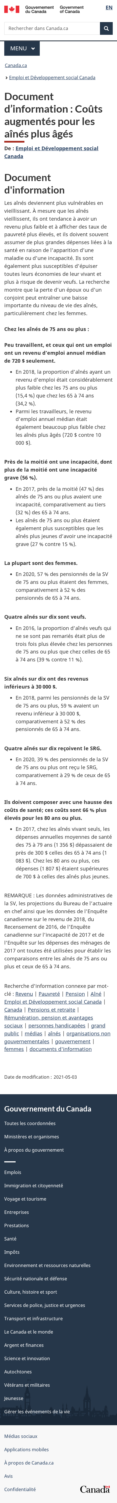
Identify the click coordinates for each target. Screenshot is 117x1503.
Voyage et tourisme (25, 1199)
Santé (10, 1239)
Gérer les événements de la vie (37, 1412)
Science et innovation (27, 1358)
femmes (14, 1049)
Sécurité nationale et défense (35, 1279)
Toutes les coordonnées (30, 1123)
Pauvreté (49, 993)
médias (33, 1033)
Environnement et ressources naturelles (47, 1265)
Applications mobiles (26, 1449)
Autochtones (18, 1372)
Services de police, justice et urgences (44, 1305)
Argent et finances (24, 1345)
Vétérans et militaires (27, 1385)
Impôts (12, 1252)
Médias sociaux (20, 1436)
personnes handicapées (56, 1025)
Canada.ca (16, 65)
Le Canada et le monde (28, 1332)
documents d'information (61, 1049)
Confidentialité (20, 1489)
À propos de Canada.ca (29, 1463)
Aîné (96, 993)
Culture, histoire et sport (30, 1292)
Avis (8, 1476)
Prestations (16, 1225)
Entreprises (16, 1212)
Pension (75, 993)
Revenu (24, 993)
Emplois (12, 1172)
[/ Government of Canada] (43, 9)
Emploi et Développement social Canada (52, 77)
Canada (13, 1009)
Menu (25, 48)
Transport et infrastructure (33, 1318)
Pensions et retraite (51, 1009)
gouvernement (73, 1041)
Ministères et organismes (31, 1137)
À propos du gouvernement (34, 1150)
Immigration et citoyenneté (33, 1185)
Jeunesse (13, 1398)
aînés (54, 1033)
